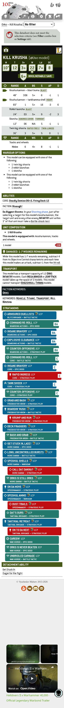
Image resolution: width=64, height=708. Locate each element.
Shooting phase (40, 211)
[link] (10, 668)
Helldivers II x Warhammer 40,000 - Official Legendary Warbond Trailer (32, 668)
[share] (52, 667)
